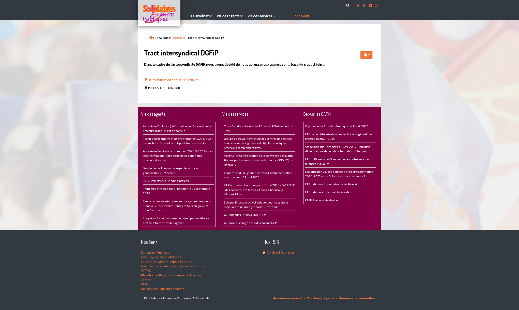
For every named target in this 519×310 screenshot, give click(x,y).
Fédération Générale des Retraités (166, 261)
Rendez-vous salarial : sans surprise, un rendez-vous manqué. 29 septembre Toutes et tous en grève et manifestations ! (177, 205)
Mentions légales (320, 298)
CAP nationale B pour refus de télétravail (331, 184)
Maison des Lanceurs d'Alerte (162, 289)
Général (272, 252)
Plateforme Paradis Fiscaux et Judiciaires (171, 275)
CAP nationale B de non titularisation (328, 192)
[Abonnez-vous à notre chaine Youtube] (370, 5)
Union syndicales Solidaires (161, 257)
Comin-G (147, 279)
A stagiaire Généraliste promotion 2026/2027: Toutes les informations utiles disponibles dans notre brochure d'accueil (178, 155)
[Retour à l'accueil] (151, 37)
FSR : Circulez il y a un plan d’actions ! (166, 180)
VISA (144, 284)
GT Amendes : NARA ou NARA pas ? (246, 214)
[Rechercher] (348, 5)
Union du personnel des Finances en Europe (173, 266)
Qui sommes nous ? (287, 298)
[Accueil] (163, 13)
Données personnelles (356, 298)
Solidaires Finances (155, 252)
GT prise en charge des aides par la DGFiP (250, 223)
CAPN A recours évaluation (322, 200)
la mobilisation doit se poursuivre (173, 80)
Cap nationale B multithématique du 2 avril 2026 (336, 126)
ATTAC (146, 270)
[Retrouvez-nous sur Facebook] (358, 5)
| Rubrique (286, 252)
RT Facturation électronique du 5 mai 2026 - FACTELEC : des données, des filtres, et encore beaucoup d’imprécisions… (259, 189)
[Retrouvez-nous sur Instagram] (376, 5)
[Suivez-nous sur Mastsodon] (364, 5)
